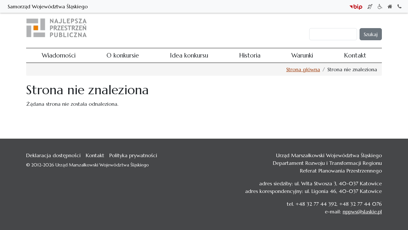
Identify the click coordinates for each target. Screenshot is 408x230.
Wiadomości (150, 28)
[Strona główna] (59, 27)
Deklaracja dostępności (53, 155)
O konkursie (184, 28)
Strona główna (303, 69)
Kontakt (297, 28)
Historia (250, 28)
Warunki (273, 28)
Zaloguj (321, 22)
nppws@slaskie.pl (362, 211)
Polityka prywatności (133, 155)
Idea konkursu (219, 28)
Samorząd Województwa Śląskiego (48, 6)
